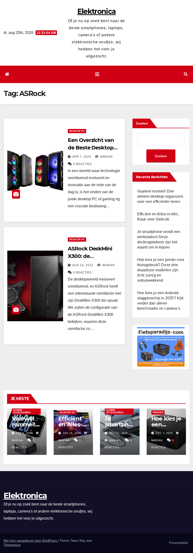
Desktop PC (77, 131)
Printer (158, 412)
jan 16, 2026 (72, 433)
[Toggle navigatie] (97, 74)
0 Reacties (82, 164)
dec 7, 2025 (164, 433)
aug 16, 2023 (82, 265)
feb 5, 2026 (24, 433)
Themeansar (12, 545)
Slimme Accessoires (22, 411)
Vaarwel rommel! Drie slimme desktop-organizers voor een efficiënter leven (160, 196)
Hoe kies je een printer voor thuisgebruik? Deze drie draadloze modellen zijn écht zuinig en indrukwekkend (161, 270)
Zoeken (142, 123)
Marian (106, 156)
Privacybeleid (178, 543)
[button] (186, 74)
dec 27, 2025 (118, 433)
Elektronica (96, 11)
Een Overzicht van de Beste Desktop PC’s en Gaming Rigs (93, 147)
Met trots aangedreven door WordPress (31, 540)
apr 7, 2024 (81, 156)
